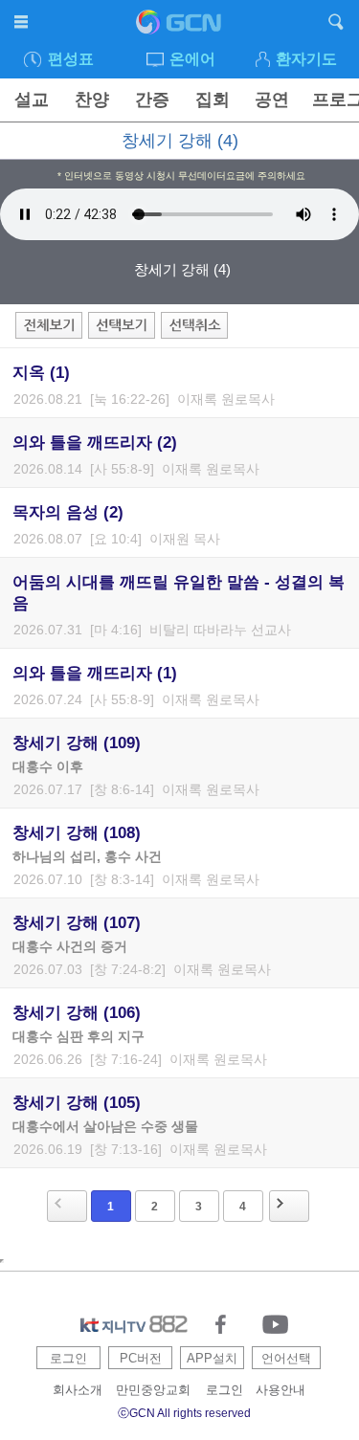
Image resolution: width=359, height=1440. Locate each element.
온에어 (192, 59)
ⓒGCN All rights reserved (184, 1413)
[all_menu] (22, 24)
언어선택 (286, 1358)
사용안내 (280, 1390)
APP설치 (212, 1358)
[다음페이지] (289, 1206)
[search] (336, 24)
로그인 (68, 1358)
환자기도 (306, 59)
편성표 (71, 59)
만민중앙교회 (153, 1390)
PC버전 (141, 1358)
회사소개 (77, 1390)
